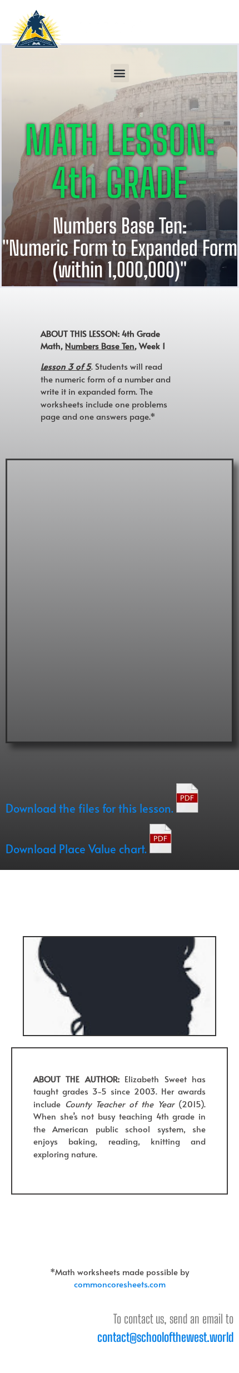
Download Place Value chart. (78, 849)
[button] (120, 73)
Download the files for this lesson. (91, 808)
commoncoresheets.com (120, 1284)
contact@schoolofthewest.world (165, 1337)
